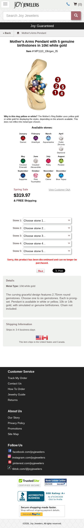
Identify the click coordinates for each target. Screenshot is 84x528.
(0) (80, 4)
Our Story (14, 417)
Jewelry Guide (16, 394)
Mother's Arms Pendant (34, 33)
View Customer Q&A (59, 189)
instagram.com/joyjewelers (28, 457)
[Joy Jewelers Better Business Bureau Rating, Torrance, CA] (42, 496)
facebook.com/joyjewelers (29, 451)
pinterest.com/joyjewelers (28, 463)
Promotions (15, 428)
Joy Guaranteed (42, 26)
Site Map (13, 434)
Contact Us (14, 383)
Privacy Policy (16, 423)
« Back (7, 33)
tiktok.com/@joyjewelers (27, 468)
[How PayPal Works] (42, 511)
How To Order (16, 389)
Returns (13, 399)
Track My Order (17, 378)
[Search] (76, 15)
